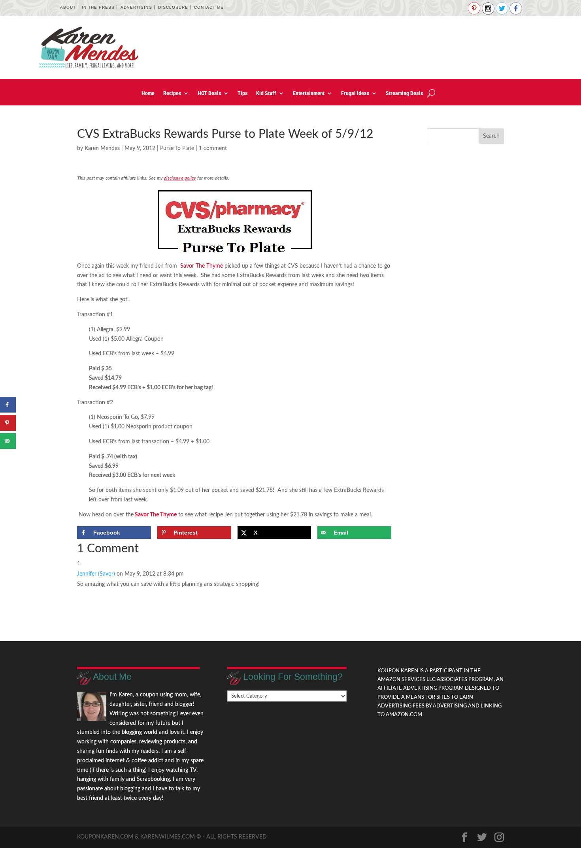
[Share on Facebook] (8, 405)
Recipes (172, 93)
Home (148, 93)
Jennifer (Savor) (96, 574)
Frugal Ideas (355, 93)
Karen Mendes (102, 148)
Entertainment (308, 93)
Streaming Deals (404, 93)
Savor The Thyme (201, 266)
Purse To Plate (177, 148)
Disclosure (173, 7)
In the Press (98, 7)
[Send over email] (8, 441)
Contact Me (209, 7)
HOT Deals (209, 93)
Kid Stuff (266, 93)
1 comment (213, 148)
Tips (242, 93)
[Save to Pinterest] (8, 423)
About (68, 7)
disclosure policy (180, 178)
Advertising (136, 7)
